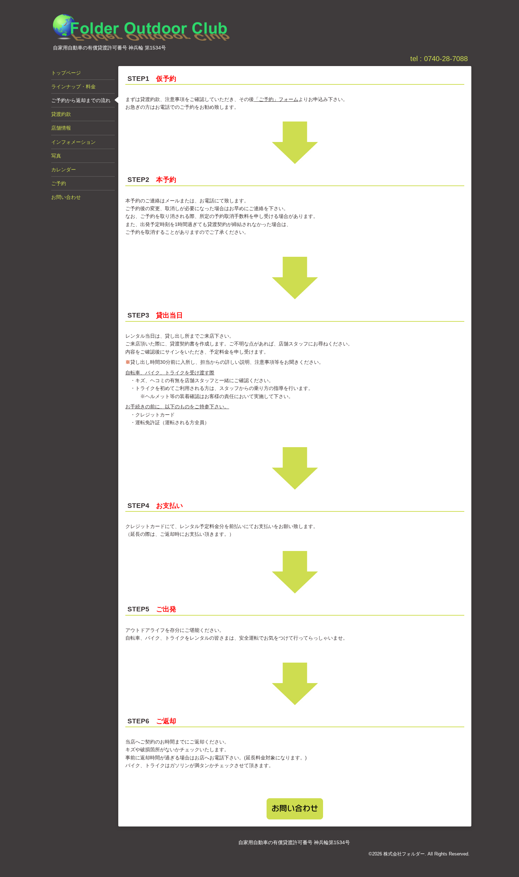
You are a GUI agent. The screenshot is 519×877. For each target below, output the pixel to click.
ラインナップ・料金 (73, 86)
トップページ (66, 73)
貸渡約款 (61, 114)
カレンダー (63, 169)
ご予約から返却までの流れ (81, 100)
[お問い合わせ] (294, 808)
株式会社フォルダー (404, 854)
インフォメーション (73, 142)
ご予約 (58, 183)
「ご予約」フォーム (276, 99)
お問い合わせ (66, 197)
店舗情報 (61, 128)
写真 (56, 156)
